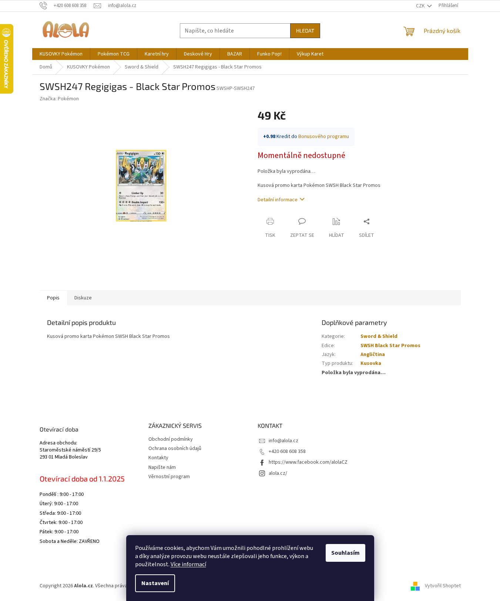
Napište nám (162, 467)
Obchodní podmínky (170, 439)
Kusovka (370, 363)
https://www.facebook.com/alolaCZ (308, 462)
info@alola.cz (283, 440)
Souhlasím (345, 553)
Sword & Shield (378, 336)
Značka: (59, 99)
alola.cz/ (278, 473)
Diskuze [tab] (83, 298)
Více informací (188, 564)
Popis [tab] (53, 298)
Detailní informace (278, 200)
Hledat (305, 30)
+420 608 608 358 (287, 451)
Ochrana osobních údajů (174, 448)
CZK (421, 6)
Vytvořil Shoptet (443, 586)
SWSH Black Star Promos (390, 345)
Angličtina (372, 354)
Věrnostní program (169, 476)
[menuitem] (61, 54)
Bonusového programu (323, 136)
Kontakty (158, 457)
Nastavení (155, 583)
